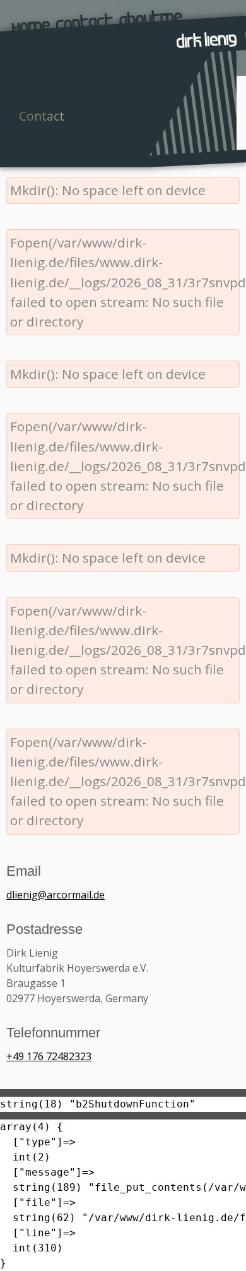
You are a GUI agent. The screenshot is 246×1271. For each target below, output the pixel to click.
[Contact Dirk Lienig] (84, 15)
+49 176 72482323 (48, 1056)
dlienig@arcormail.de (55, 895)
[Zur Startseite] (29, 19)
